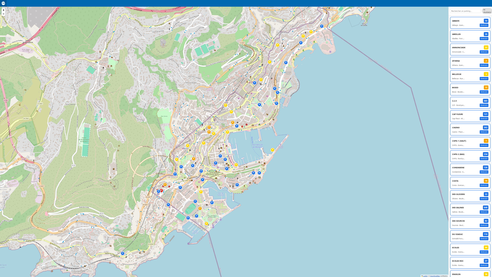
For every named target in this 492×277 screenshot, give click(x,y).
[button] (227, 161)
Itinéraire (484, 25)
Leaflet (425, 276)
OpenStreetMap (435, 276)
